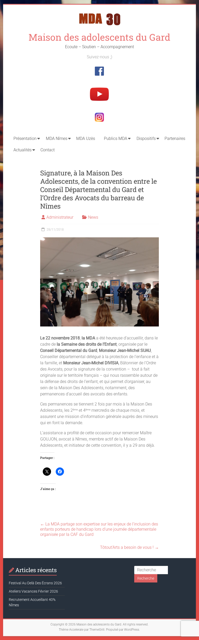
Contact (47, 149)
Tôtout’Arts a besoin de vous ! (129, 547)
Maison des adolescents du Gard (99, 37)
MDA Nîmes (56, 138)
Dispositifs (146, 138)
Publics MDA (115, 138)
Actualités (22, 149)
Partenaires (175, 138)
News (93, 217)
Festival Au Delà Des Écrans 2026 (35, 583)
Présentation (25, 138)
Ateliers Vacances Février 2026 (33, 591)
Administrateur (59, 217)
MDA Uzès (85, 138)
